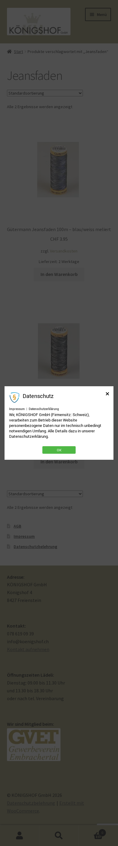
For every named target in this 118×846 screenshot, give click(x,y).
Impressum (17, 409)
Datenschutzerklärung (44, 409)
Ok (59, 450)
